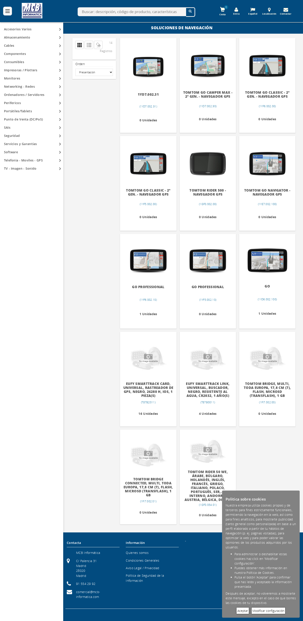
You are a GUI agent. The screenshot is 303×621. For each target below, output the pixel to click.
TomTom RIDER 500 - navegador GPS (207, 192)
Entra (236, 13)
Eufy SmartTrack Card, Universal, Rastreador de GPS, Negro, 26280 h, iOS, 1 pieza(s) (148, 390)
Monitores (12, 78)
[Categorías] (7, 11)
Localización (269, 13)
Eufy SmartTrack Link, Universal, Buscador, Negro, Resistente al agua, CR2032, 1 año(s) (208, 390)
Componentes (15, 54)
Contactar (285, 13)
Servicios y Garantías (20, 144)
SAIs (7, 127)
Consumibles (14, 62)
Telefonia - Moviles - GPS (23, 160)
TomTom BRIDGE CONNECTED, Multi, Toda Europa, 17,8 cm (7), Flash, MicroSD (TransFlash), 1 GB (148, 487)
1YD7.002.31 (148, 94)
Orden (80, 64)
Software (11, 152)
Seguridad (12, 136)
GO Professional (148, 287)
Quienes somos (137, 553)
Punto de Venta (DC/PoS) (23, 119)
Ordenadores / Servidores (24, 95)
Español (252, 13)
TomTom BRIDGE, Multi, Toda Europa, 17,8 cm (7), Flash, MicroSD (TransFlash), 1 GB (267, 390)
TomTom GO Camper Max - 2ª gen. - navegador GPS (207, 94)
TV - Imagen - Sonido (20, 168)
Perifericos (12, 103)
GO (267, 286)
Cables (9, 45)
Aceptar (242, 611)
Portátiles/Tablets (18, 111)
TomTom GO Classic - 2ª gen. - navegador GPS (267, 94)
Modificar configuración (268, 611)
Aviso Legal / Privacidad (142, 568)
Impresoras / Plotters (20, 70)
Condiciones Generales (142, 560)
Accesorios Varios (18, 29)
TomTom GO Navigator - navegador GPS (267, 192)
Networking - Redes (19, 86)
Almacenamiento (17, 37)
